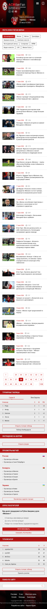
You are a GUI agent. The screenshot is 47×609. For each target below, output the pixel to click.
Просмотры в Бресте (10, 479)
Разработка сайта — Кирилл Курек (23, 605)
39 (26, 379)
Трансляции (31, 597)
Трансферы (35, 36)
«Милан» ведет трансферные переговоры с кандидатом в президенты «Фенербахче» (30, 85)
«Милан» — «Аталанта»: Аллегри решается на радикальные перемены (30, 324)
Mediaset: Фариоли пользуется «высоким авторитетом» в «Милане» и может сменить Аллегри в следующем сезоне (30, 151)
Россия (5, 456)
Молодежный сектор (11, 44)
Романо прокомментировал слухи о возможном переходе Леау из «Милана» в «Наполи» (30, 73)
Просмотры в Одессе (11, 494)
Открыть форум (23, 444)
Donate (14, 597)
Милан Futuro (27, 47)
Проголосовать (23, 529)
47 (26, 384)
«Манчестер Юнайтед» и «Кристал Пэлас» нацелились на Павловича (29, 337)
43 (6, 384)
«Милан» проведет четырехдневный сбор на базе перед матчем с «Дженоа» (30, 98)
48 (31, 384)
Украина (5, 485)
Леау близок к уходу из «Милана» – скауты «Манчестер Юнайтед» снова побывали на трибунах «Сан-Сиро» (30, 164)
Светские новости (23, 40)
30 (21, 375)
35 (6, 379)
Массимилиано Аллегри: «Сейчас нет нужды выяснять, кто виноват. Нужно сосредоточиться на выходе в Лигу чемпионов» (29, 260)
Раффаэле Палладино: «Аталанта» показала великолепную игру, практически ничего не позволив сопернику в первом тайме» (27, 244)
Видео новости (9, 47)
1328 (41, 384)
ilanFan (16, 5)
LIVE (18, 47)
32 (31, 375)
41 (36, 379)
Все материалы (9, 36)
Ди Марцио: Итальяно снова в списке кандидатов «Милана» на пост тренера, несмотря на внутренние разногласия (29, 191)
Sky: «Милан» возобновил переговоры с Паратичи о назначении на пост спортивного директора (29, 204)
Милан (19, 36)
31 (26, 375)
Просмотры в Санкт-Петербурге (14, 462)
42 (41, 379)
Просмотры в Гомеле (11, 474)
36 (11, 379)
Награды (22, 597)
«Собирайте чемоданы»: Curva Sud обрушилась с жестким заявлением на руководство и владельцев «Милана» (29, 287)
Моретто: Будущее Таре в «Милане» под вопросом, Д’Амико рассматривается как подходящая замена (30, 177)
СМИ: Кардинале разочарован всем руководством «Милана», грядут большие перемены (30, 111)
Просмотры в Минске (11, 471)
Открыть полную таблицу (23, 426)
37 (16, 379)
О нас (21, 594)
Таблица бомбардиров (23, 430)
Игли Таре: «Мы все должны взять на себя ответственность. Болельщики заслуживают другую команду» (28, 230)
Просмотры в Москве (11, 459)
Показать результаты (23, 533)
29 (16, 375)
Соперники (24, 44)
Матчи (26, 36)
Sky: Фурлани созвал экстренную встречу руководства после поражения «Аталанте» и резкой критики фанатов (30, 137)
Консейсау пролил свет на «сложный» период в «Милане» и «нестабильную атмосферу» (29, 60)
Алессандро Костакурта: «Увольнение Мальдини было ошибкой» (28, 216)
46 (21, 384)
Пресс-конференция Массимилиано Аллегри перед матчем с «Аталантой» (28, 363)
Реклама (14, 594)
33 (36, 375)
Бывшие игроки (9, 40)
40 (31, 379)
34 (41, 375)
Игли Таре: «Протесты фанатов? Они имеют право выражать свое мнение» (29, 273)
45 (16, 384)
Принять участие (23, 573)
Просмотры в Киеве (10, 489)
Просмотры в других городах (23, 499)
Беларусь (6, 468)
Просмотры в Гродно (11, 477)
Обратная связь (30, 594)
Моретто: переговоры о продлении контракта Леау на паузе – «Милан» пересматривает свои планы (28, 351)
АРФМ (33, 44)
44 (11, 384)
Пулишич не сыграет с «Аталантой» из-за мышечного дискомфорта (29, 299)
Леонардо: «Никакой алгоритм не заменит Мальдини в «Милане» (30, 124)
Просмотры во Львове (11, 491)
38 (21, 379)
